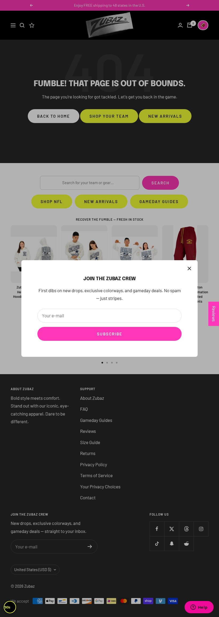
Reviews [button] (214, 314)
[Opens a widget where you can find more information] (199, 607)
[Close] (189, 268)
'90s (7, 607)
